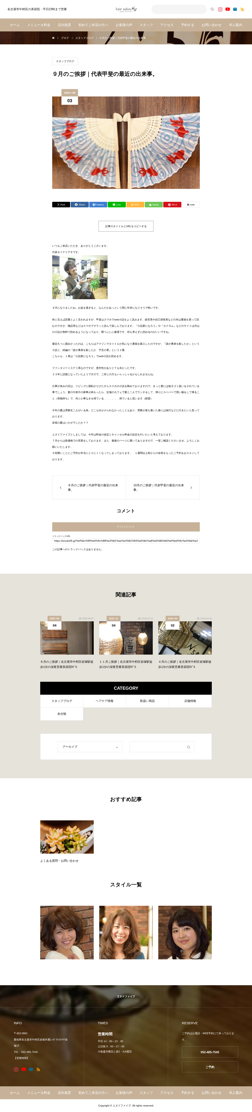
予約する (187, 25)
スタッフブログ (65, 61)
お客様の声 (124, 25)
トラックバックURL (61, 536)
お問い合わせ (212, 25)
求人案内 (235, 25)
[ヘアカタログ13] (126, 932)
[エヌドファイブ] (126, 9)
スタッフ (146, 25)
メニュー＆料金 (38, 25)
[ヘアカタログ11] (185, 932)
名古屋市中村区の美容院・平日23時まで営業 (37, 9)
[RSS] (242, 9)
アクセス (167, 25)
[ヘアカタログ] (67, 932)
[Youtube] (227, 9)
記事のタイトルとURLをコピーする (126, 226)
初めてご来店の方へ (93, 25)
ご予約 (210, 1067)
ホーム (15, 25)
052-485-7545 (210, 1052)
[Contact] (235, 9)
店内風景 (64, 25)
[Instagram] (220, 9)
